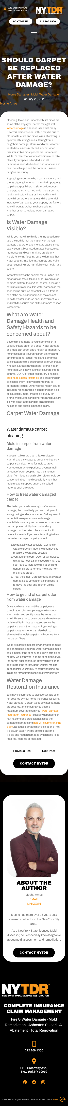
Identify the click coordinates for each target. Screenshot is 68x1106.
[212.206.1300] (34, 1044)
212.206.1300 (34, 1050)
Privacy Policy (59, 1099)
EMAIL (34, 899)
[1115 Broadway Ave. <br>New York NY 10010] (5, 9)
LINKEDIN (34, 903)
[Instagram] (43, 1082)
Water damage (15, 128)
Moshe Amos (8, 103)
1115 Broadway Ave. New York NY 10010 (17, 9)
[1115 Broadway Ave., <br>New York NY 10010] (34, 1061)
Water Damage (49, 94)
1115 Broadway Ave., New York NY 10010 (34, 1069)
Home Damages (19, 94)
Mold (34, 94)
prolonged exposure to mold (23, 377)
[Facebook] (34, 1082)
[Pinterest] (25, 1082)
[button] (34, 32)
